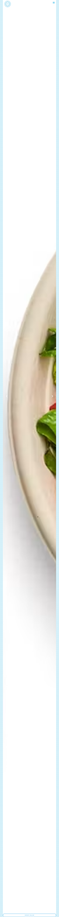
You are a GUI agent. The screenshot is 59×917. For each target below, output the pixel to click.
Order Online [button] (29, 915)
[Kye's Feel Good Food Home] (7, 3)
